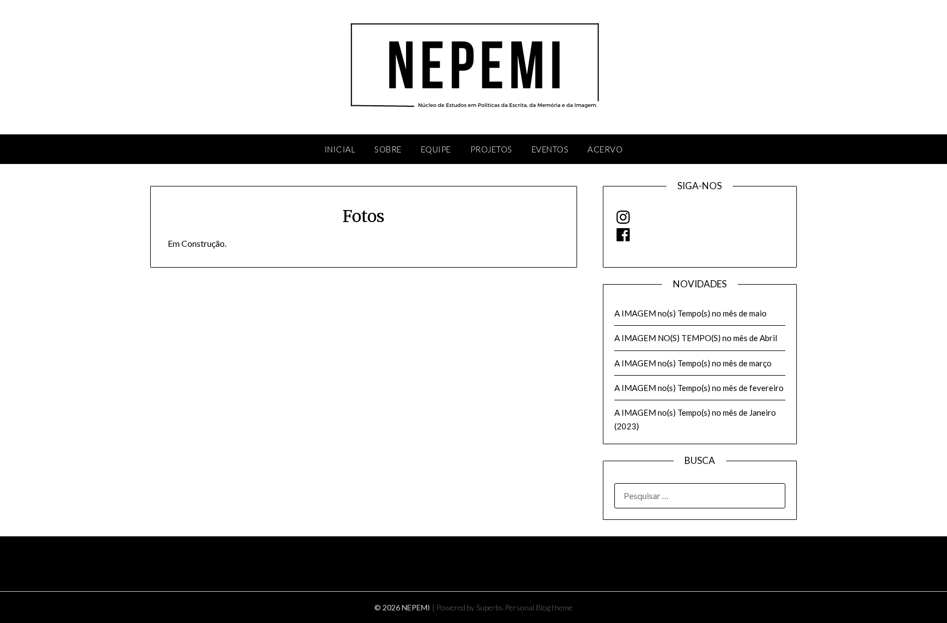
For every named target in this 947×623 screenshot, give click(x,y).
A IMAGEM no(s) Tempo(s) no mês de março (693, 363)
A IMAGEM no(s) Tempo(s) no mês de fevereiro (699, 388)
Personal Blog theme (539, 607)
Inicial (340, 149)
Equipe (436, 149)
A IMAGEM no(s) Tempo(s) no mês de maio (690, 313)
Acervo (605, 149)
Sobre (388, 149)
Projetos (491, 149)
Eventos (550, 149)
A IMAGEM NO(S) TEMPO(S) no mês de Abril (695, 338)
